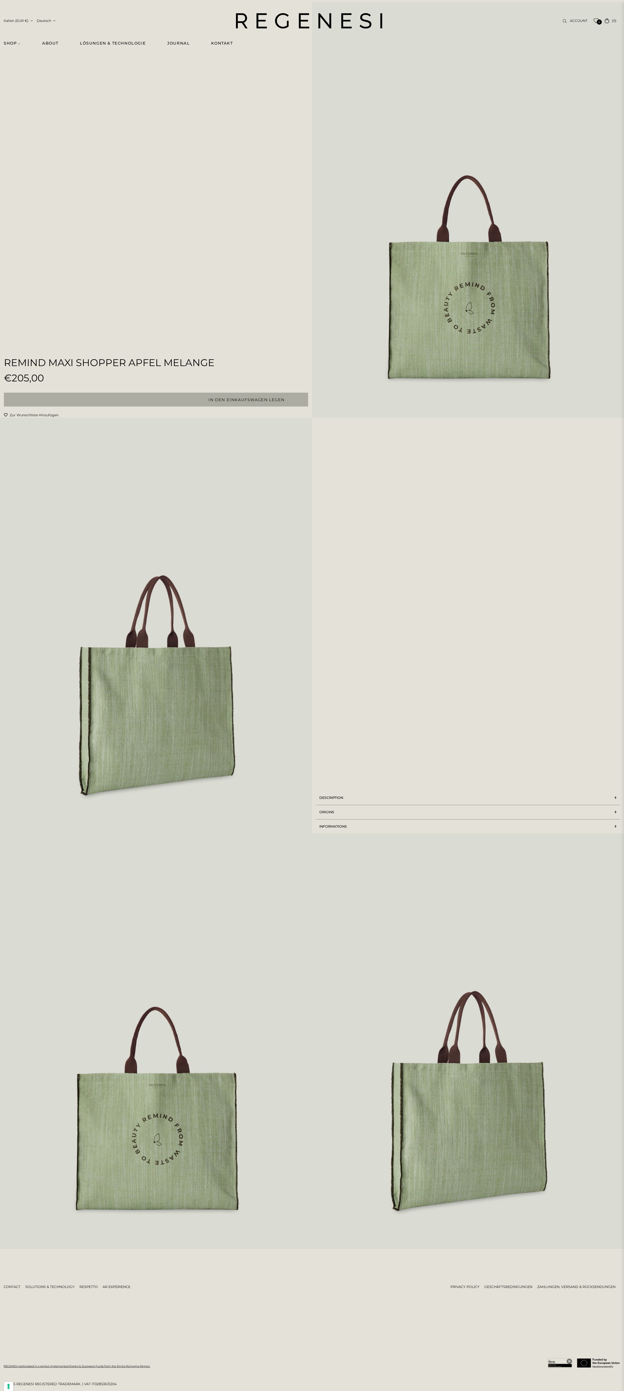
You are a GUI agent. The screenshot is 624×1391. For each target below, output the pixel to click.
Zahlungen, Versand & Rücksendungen (576, 1287)
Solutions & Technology (50, 1287)
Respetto (88, 1287)
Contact (12, 1287)
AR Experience (116, 1287)
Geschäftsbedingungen (508, 1287)
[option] (468, 210)
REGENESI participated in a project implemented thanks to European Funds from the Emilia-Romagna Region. (77, 1366)
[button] (15, 43)
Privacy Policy (464, 1287)
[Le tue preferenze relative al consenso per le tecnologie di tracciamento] (8, 1386)
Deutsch (44, 21)
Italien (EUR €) (16, 21)
